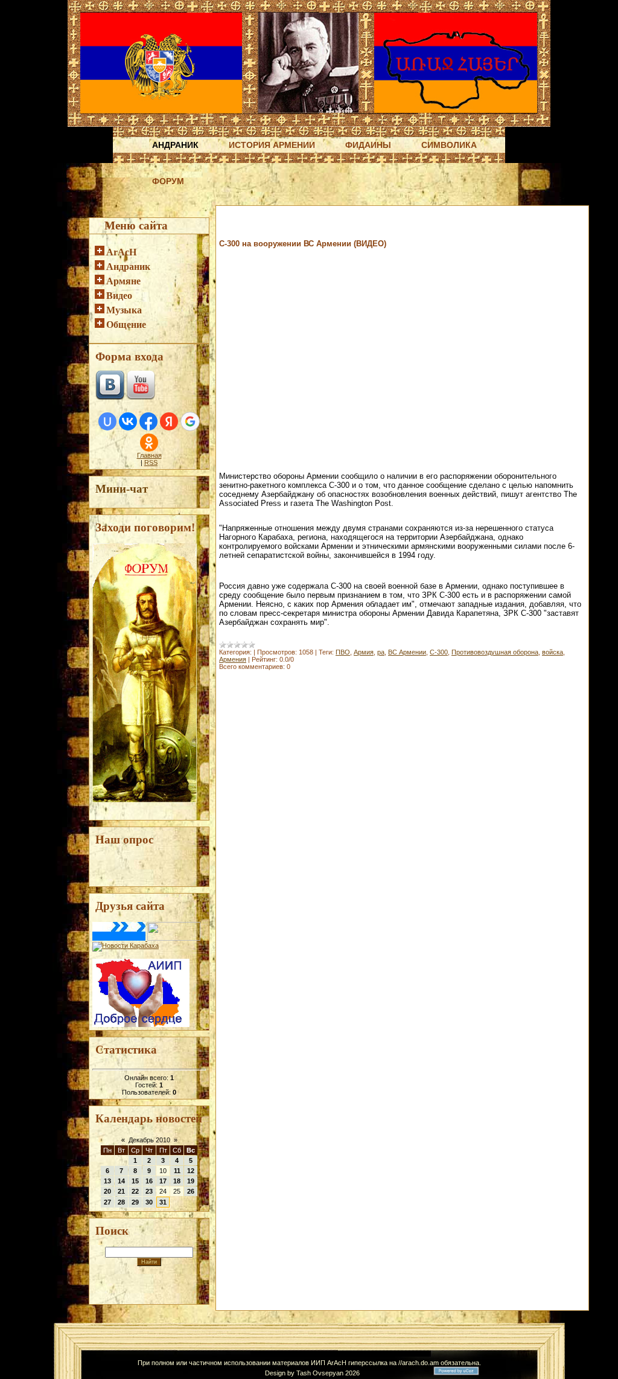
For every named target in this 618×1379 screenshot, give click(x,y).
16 (149, 1181)
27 (107, 1202)
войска (552, 652)
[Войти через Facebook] (148, 421)
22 (135, 1191)
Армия (364, 652)
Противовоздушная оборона (494, 652)
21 (121, 1191)
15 (135, 1181)
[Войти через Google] (190, 421)
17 (163, 1181)
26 (190, 1191)
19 (190, 1181)
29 (135, 1202)
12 (190, 1170)
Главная (149, 455)
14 (121, 1181)
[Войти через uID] (107, 421)
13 (107, 1181)
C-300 (439, 652)
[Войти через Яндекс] (169, 421)
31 (163, 1202)
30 (149, 1202)
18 (176, 1181)
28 (121, 1202)
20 (107, 1191)
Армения (232, 659)
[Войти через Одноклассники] (149, 443)
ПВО (343, 652)
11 (177, 1170)
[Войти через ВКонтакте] (128, 421)
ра (380, 652)
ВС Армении (407, 652)
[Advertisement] (360, 227)
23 (149, 1191)
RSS (151, 462)
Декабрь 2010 (149, 1140)
